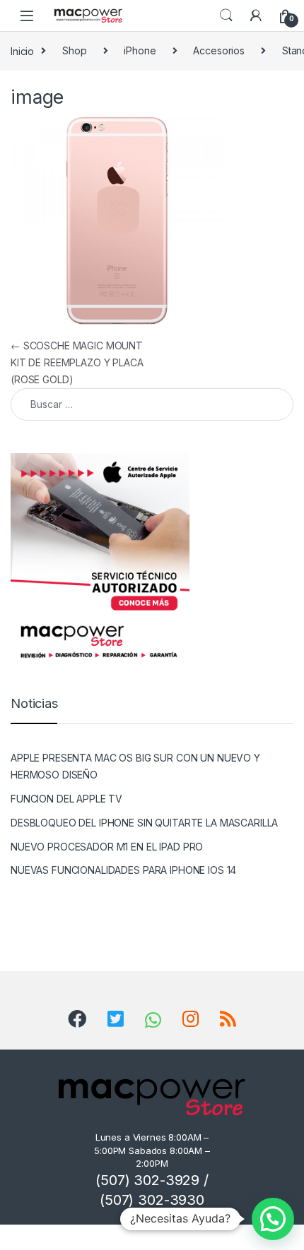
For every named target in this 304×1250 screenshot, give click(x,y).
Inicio (22, 50)
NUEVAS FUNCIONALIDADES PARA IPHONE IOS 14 (123, 870)
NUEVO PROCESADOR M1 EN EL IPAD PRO (107, 847)
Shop (74, 50)
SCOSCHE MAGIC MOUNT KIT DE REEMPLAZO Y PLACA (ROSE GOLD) (77, 362)
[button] (273, 1219)
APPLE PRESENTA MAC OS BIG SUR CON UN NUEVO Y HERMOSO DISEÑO (135, 766)
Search (226, 15)
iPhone (140, 50)
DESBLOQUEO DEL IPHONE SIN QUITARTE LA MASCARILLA (144, 823)
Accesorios (219, 50)
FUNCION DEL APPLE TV (66, 799)
